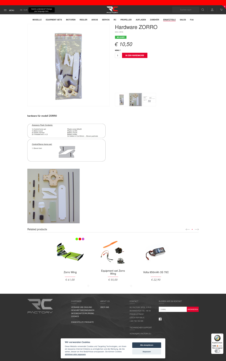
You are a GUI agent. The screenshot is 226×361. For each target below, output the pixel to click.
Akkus (94, 19)
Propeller (126, 19)
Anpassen (147, 352)
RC (115, 19)
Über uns (104, 307)
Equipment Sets (54, 19)
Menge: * (118, 50)
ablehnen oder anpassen (75, 354)
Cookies (75, 316)
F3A (192, 19)
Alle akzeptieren (146, 345)
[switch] (217, 351)
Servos (105, 19)
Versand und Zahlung (81, 307)
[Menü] (221, 335)
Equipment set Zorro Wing (113, 272)
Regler (83, 19)
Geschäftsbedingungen (82, 310)
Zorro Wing (70, 272)
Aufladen (141, 19)
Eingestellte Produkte (82, 322)
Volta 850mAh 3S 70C (156, 272)
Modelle (37, 19)
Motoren (70, 19)
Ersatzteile (169, 19)
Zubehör (154, 19)
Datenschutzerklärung (82, 313)
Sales (183, 19)
